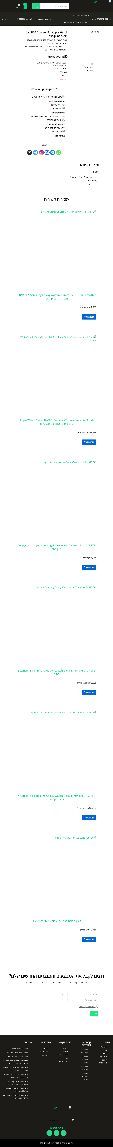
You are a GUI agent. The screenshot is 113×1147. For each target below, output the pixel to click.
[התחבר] (98, 19)
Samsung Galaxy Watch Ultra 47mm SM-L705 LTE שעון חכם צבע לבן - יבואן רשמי (56, 797)
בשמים (85, 1073)
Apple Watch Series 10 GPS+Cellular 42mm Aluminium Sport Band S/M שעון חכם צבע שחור (56, 422)
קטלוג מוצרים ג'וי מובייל (54, 46)
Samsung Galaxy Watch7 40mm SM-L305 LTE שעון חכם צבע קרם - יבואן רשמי (57, 547)
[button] (94, 1013)
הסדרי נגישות (63, 1061)
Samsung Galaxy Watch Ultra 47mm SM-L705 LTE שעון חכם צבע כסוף (56, 672)
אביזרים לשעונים (53, 40)
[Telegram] (35, 152)
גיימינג (85, 1062)
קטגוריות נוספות (85, 1078)
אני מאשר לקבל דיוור (87, 1006)
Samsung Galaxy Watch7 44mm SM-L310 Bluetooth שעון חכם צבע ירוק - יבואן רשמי (56, 296)
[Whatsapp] (58, 152)
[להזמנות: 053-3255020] (35, 19)
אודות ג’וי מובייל (103, 1048)
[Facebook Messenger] (52, 152)
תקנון (66, 1058)
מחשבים (85, 1069)
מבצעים (5, 19)
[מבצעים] (11, 19)
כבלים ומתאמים (40, 40)
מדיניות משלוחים (68, 22)
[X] (29, 152)
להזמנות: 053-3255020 (24, 19)
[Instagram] (41, 152)
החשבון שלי (44, 1051)
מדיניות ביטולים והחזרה (62, 1053)
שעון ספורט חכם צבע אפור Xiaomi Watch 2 (56, 921)
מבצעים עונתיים (85, 1057)
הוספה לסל (89, 316)
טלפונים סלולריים (84, 1051)
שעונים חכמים (53, 43)
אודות (87, 15)
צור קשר (65, 1048)
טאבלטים (84, 1066)
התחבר (93, 19)
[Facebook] (47, 152)
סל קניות (45, 1055)
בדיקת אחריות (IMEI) (82, 22)
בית (66, 46)
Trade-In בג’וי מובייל (103, 1061)
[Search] (36, 6)
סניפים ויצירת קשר (78, 15)
